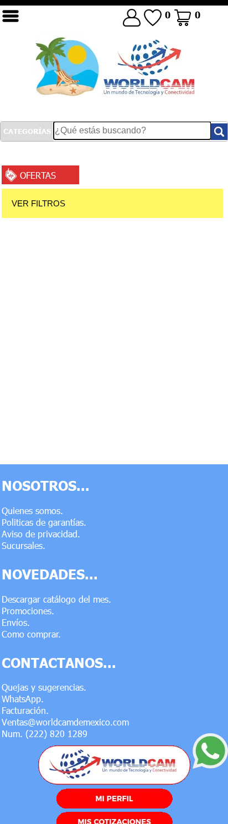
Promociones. (28, 610)
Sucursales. (23, 545)
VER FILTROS (38, 203)
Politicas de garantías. (44, 522)
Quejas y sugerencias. (44, 687)
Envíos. (16, 622)
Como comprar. (31, 634)
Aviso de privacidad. (41, 534)
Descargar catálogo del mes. (56, 599)
